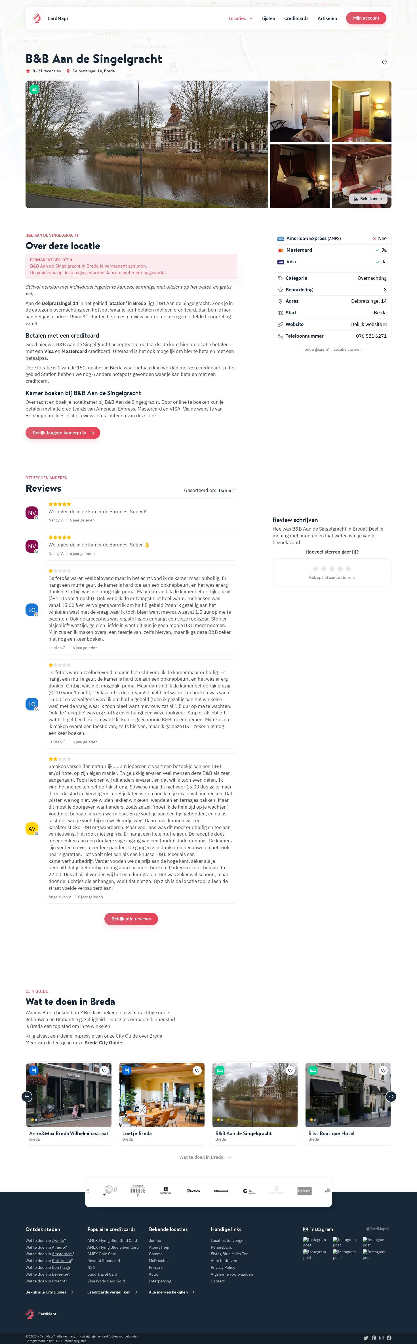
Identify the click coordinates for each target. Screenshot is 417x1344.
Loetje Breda (137, 1133)
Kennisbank (221, 1247)
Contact (218, 1281)
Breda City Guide (103, 1043)
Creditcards (296, 18)
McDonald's (159, 1260)
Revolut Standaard (103, 1260)
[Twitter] (366, 1338)
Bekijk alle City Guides (46, 1292)
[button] (366, 18)
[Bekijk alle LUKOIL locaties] (174, 1191)
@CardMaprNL (378, 1228)
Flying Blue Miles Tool (230, 1253)
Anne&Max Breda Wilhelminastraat (69, 1133)
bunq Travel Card (102, 1274)
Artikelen (327, 18)
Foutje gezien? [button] (315, 349)
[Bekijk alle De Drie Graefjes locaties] (230, 1191)
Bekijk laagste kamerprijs (59, 433)
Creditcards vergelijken (108, 1292)
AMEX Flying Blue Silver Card (113, 1247)
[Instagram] (381, 1338)
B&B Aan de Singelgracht (243, 1133)
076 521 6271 (371, 336)
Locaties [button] (238, 18)
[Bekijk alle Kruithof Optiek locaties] (258, 1191)
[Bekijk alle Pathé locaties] (91, 1191)
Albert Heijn (159, 1247)
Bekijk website (367, 324)
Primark (156, 1267)
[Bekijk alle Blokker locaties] (286, 1191)
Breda (109, 70)
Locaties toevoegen (228, 1240)
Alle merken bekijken (168, 1292)
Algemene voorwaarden (232, 1274)
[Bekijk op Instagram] (317, 1242)
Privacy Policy (223, 1267)
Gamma (156, 1253)
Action (155, 1274)
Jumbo (155, 1240)
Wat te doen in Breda (201, 1157)
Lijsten (268, 18)
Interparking (160, 1281)
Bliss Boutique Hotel (331, 1133)
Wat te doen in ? (46, 1240)
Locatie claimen (348, 349)
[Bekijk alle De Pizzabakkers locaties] (313, 1191)
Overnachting (372, 278)
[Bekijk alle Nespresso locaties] (147, 1191)
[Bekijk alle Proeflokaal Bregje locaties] (119, 1191)
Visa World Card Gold (106, 1281)
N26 (91, 1267)
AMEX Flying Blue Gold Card (112, 1240)
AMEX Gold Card (101, 1253)
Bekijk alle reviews (131, 919)
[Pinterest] (374, 1338)
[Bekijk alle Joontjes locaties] (202, 1191)
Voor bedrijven (224, 1260)
